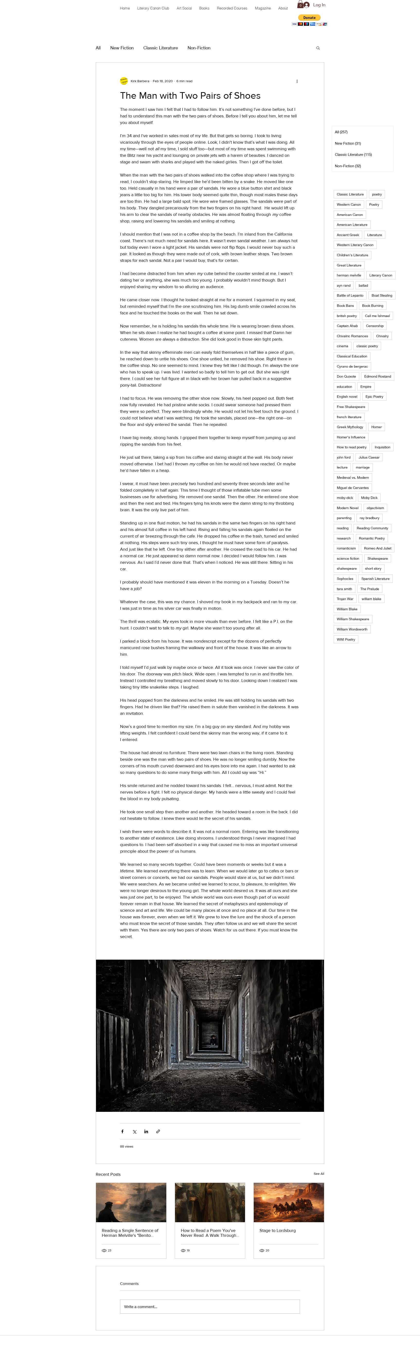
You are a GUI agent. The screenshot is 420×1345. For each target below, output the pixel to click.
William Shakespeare (353, 619)
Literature (374, 235)
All (98, 47)
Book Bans (345, 305)
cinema (342, 346)
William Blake (347, 609)
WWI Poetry (346, 639)
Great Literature (349, 265)
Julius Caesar (369, 457)
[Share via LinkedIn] (146, 1131)
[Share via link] (158, 1131)
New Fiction (122, 47)
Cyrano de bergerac (352, 366)
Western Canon (349, 204)
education (344, 386)
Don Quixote (346, 376)
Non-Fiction (199, 47)
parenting (344, 518)
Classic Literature (160, 47)
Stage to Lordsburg (278, 1230)
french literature (349, 417)
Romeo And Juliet (377, 548)
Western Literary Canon (355, 245)
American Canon (350, 214)
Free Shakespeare (351, 407)
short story (373, 568)
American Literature (352, 224)
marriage (363, 467)
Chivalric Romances (352, 336)
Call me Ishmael (377, 316)
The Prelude (369, 589)
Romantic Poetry (372, 538)
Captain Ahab (347, 326)
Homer (376, 427)
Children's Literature (352, 255)
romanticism (346, 548)
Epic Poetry (374, 396)
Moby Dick (369, 498)
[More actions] (297, 81)
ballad (363, 285)
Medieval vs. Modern (353, 477)
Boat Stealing (382, 295)
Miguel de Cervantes (353, 488)
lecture (342, 467)
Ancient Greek (348, 235)
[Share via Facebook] (122, 1131)
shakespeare (347, 568)
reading (343, 528)
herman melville (349, 275)
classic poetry (367, 346)
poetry (377, 194)
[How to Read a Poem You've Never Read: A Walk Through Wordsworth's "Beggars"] (210, 1202)
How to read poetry (352, 447)
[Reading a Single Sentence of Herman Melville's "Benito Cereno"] (131, 1202)
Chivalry (382, 336)
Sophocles (345, 578)
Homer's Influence (351, 437)
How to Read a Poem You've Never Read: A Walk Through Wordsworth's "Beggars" (208, 1233)
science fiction (348, 558)
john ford (343, 457)
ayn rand (343, 285)
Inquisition (382, 447)
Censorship (375, 326)
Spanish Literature (375, 578)
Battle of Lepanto (350, 295)
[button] (309, 20)
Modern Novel (348, 508)
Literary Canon (380, 275)
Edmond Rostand (377, 376)
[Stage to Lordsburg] (289, 1202)
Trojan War (345, 599)
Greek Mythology (350, 427)
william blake (371, 599)
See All (319, 1174)
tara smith (344, 589)
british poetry (347, 316)
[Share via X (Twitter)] (134, 1131)
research (344, 538)
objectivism (375, 508)
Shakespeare (378, 558)
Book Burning (372, 305)
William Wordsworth (352, 629)
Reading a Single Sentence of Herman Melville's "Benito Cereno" (130, 1233)
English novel (347, 396)
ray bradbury (369, 518)
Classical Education (352, 356)
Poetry (374, 204)
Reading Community (372, 528)
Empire (365, 386)
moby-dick (345, 498)
